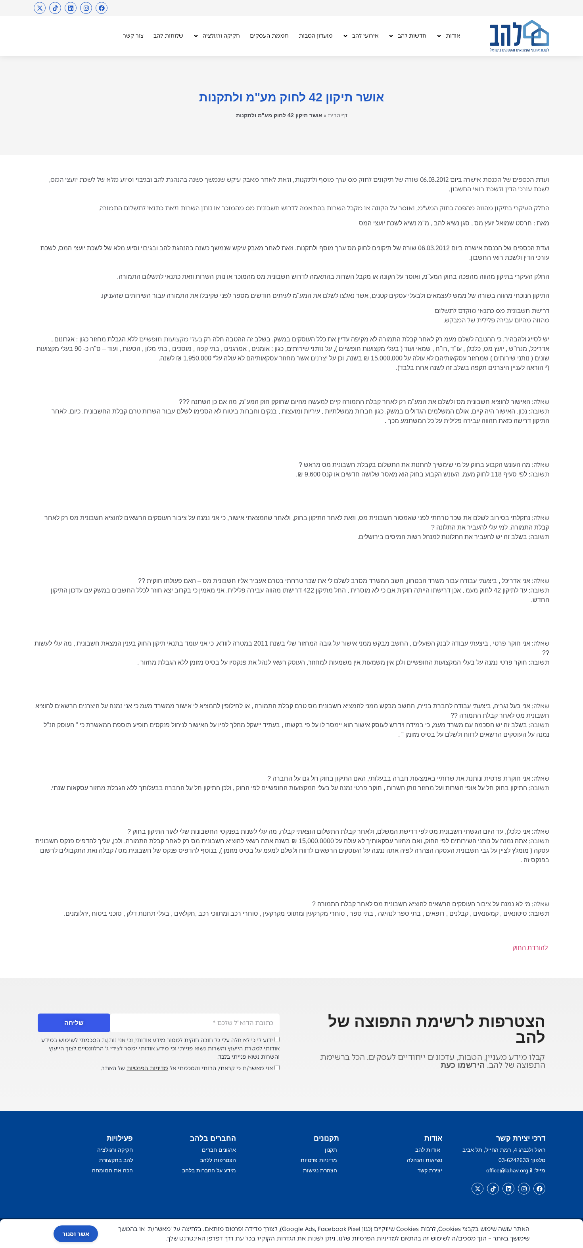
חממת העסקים (269, 35)
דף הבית (337, 115)
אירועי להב (365, 35)
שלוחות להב (168, 35)
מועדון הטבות (316, 35)
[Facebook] (101, 8)
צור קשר (133, 35)
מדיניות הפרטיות (147, 1068)
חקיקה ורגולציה (221, 35)
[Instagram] (86, 8)
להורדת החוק (530, 947)
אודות (453, 35)
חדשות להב (412, 35)
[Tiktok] (55, 8)
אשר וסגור (75, 1234)
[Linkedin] (71, 8)
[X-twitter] (40, 8)
